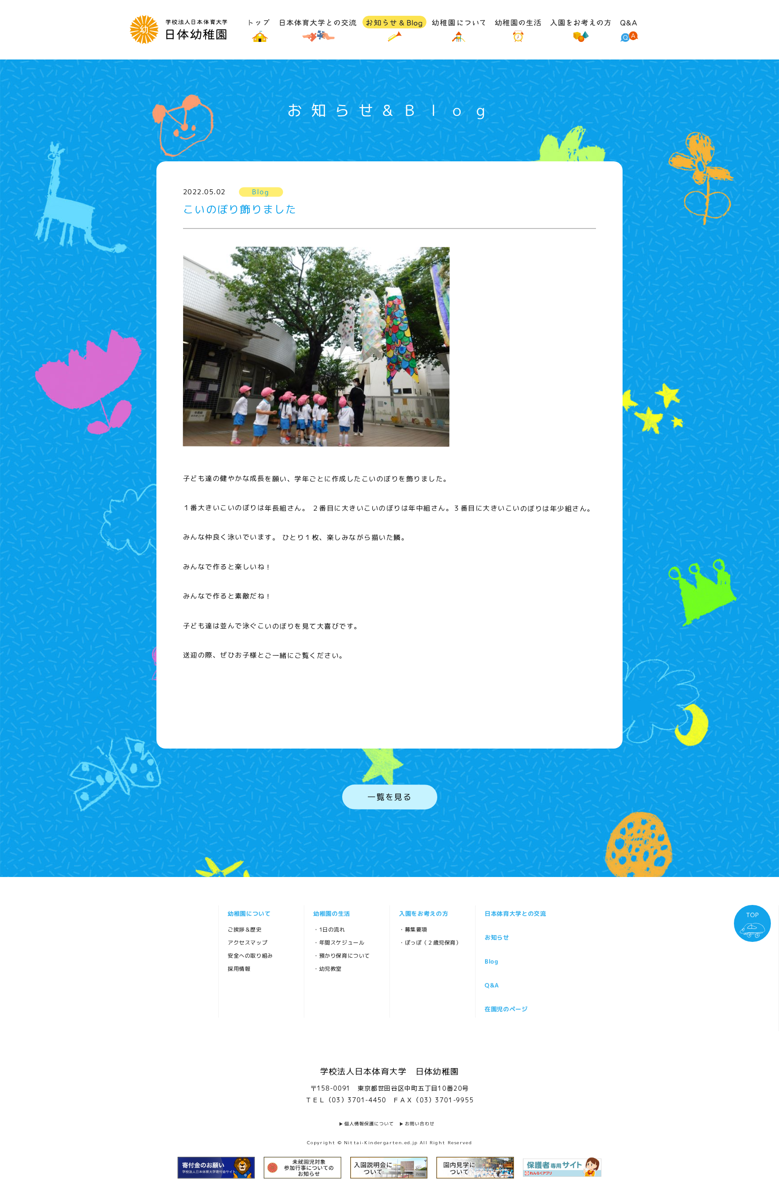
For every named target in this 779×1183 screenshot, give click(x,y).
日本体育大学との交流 (515, 913)
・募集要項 (413, 929)
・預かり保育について (341, 955)
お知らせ (496, 937)
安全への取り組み (250, 955)
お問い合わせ (420, 1123)
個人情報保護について (369, 1123)
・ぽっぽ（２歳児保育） (430, 942)
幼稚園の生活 (331, 913)
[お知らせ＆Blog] (394, 29)
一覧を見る (389, 797)
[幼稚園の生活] (518, 29)
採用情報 (238, 969)
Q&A (491, 985)
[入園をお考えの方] (581, 29)
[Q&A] (629, 29)
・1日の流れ (329, 929)
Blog (491, 961)
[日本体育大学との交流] (318, 29)
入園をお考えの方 (423, 913)
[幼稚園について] (458, 29)
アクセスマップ (247, 942)
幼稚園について (248, 913)
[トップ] (259, 29)
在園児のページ (505, 1009)
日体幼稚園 (178, 29)
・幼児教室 (327, 969)
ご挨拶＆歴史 (244, 929)
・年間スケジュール (338, 942)
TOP (752, 915)
